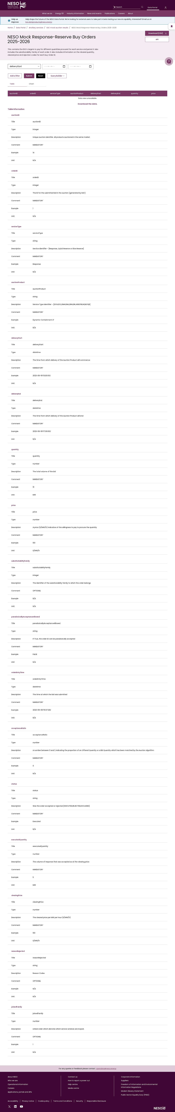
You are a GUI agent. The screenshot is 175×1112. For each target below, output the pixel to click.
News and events (94, 13)
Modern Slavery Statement (132, 1091)
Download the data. (87, 104)
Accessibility (13, 1101)
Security (79, 1101)
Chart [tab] (31, 84)
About (130, 13)
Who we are (13, 1080)
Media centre (73, 1088)
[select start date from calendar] (64, 66)
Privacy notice (28, 1101)
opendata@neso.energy (106, 1068)
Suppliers (124, 1080)
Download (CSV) (155, 33)
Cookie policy (43, 1101)
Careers (121, 13)
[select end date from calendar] (90, 66)
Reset (40, 76)
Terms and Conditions (62, 1101)
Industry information (75, 13)
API (157, 39)
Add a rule (15, 75)
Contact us (72, 1077)
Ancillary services (36, 28)
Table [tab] (12, 84)
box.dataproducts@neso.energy (38, 22)
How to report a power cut (79, 1080)
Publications (110, 13)
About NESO (13, 1077)
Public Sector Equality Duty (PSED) (135, 1095)
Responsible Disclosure (96, 1101)
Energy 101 (59, 13)
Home (10, 28)
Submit (29, 76)
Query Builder (56, 76)
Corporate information (130, 1077)
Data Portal (152, 7)
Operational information (18, 1084)
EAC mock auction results (57, 28)
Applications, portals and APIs (20, 1092)
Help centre (73, 1084)
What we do (47, 13)
